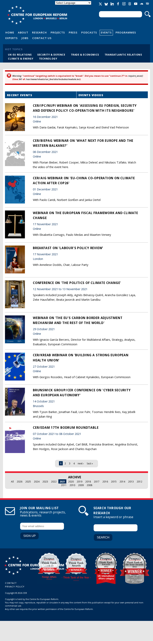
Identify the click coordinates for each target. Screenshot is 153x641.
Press (73, 32)
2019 (79, 481)
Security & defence (51, 54)
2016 (105, 481)
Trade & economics (85, 54)
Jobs (25, 38)
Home (9, 32)
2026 (19, 481)
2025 (28, 481)
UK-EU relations (20, 54)
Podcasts (89, 32)
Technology (48, 58)
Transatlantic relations (123, 54)
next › (81, 463)
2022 (54, 481)
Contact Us (42, 38)
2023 (45, 481)
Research (39, 32)
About (23, 32)
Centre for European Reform (37, 15)
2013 (131, 481)
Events (106, 32)
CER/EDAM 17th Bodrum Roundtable (65, 427)
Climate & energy (20, 58)
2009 (81, 485)
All (12, 481)
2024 (36, 481)
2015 (114, 481)
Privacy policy (15, 586)
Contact (11, 582)
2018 (88, 481)
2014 (122, 481)
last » (90, 463)
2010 (72, 485)
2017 (96, 481)
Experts (11, 38)
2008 (89, 485)
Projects (58, 32)
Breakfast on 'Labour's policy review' (68, 248)
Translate (73, 6)
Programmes (126, 32)
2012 (139, 481)
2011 (64, 485)
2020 (71, 481)
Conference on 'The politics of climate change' (77, 283)
